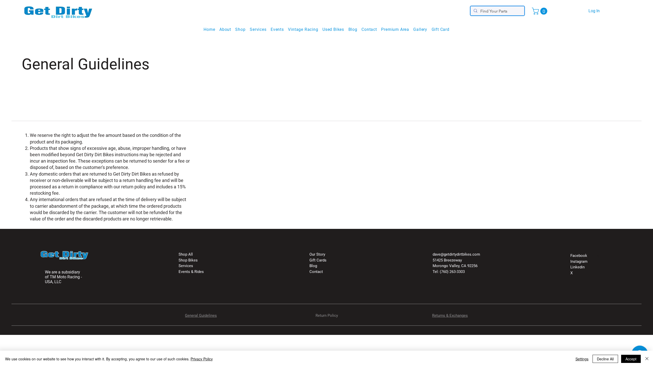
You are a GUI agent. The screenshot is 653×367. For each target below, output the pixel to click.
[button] (540, 11)
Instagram (578, 261)
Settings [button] (581, 358)
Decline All (605, 358)
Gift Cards (317, 260)
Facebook (578, 255)
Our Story (317, 254)
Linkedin (577, 267)
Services (186, 266)
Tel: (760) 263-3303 (449, 271)
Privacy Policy (202, 358)
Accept (630, 358)
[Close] (647, 359)
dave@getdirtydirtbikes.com (456, 254)
